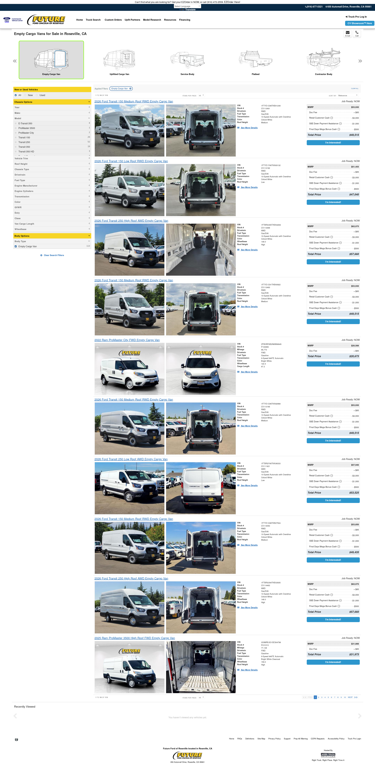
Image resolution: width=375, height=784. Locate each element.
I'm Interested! (333, 142)
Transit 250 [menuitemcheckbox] (24, 142)
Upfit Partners (132, 19)
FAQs (239, 738)
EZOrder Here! (232, 2)
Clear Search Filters (53, 255)
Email (347, 35)
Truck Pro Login (354, 738)
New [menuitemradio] (30, 95)
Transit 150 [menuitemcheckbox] (24, 137)
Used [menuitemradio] (42, 95)
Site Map (261, 738)
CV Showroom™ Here (360, 23)
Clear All (354, 88)
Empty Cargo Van (119, 88)
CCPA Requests (318, 738)
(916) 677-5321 (315, 6)
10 (345, 697)
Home (79, 19)
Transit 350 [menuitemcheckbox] (24, 146)
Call (357, 35)
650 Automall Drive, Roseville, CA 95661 (349, 6)
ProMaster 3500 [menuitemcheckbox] (26, 128)
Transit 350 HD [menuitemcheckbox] (26, 151)
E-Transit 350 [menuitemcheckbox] (25, 123)
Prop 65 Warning (301, 738)
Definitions (249, 738)
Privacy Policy (274, 738)
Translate (190, 9)
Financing (184, 19)
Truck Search (93, 19)
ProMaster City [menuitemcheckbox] (26, 132)
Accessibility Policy (336, 738)
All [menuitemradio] (19, 95)
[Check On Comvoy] (16, 739)
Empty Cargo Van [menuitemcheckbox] (27, 246)
